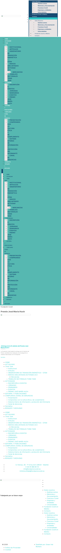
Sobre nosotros (49, 490)
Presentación (15, 120)
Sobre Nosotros (36, 1)
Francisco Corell (43, 8)
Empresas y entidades (44, 10)
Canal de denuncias (15, 404)
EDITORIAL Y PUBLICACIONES (15, 394)
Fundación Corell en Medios (39, 14)
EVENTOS (13, 95)
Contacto (34, 16)
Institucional (15, 47)
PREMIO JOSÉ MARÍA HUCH (11, 100)
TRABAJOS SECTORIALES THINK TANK (12, 77)
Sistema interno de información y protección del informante (12, 146)
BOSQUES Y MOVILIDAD (13, 408)
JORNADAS (14, 91)
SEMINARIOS (14, 93)
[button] (43, 18)
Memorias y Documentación (46, 5)
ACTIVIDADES (8, 82)
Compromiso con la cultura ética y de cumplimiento (13, 129)
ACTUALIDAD (8, 41)
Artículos (14, 49)
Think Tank (6, 179)
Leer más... (3, 357)
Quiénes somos (42, 3)
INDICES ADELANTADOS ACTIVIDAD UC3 (13, 67)
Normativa (8, 162)
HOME (6, 38)
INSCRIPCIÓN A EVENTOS (17, 383)
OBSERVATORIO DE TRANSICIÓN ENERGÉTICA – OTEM (14, 56)
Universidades (42, 12)
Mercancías (17, 72)
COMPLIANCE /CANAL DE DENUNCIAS (19, 396)
